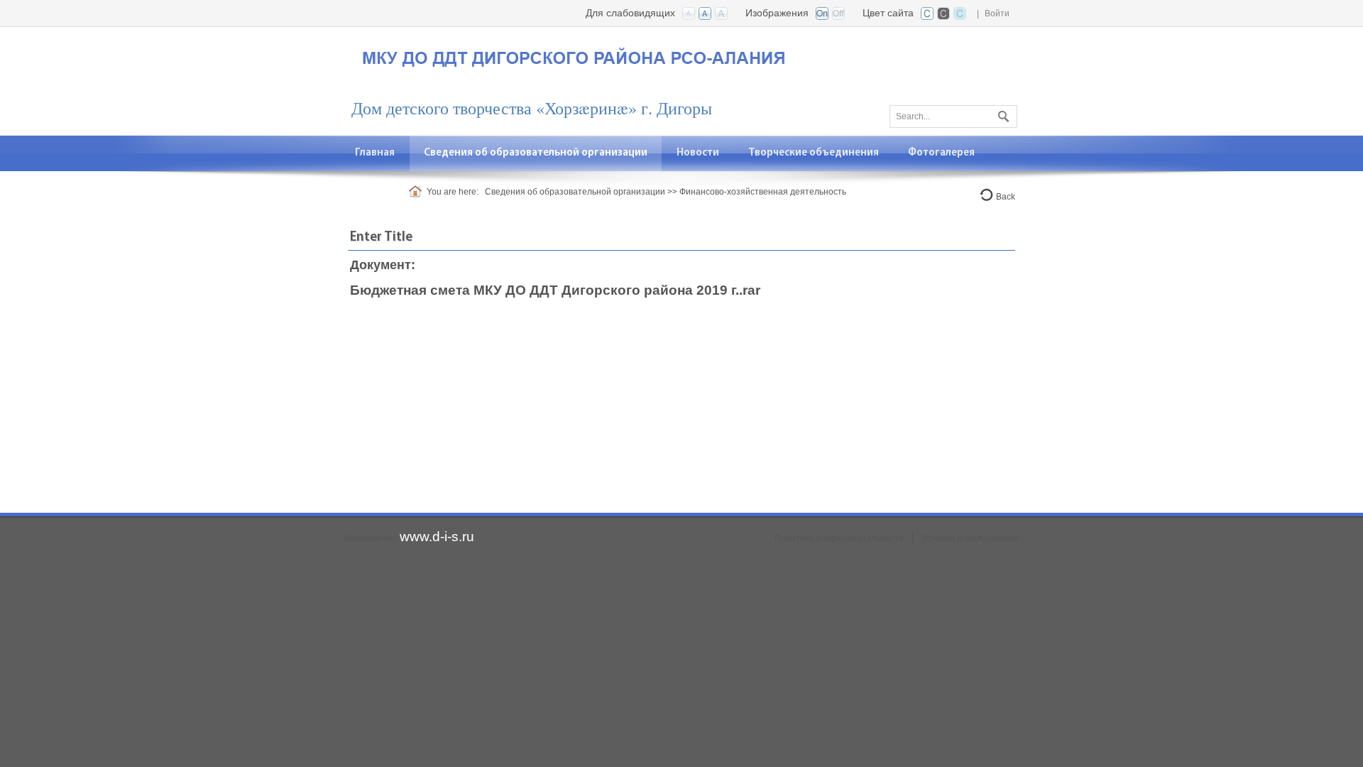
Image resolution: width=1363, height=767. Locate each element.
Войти (997, 13)
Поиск (1001, 114)
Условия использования (970, 538)
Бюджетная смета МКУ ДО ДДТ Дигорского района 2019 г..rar (555, 290)
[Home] (418, 191)
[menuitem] (536, 153)
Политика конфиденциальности (839, 538)
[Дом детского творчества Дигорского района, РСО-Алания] (575, 54)
